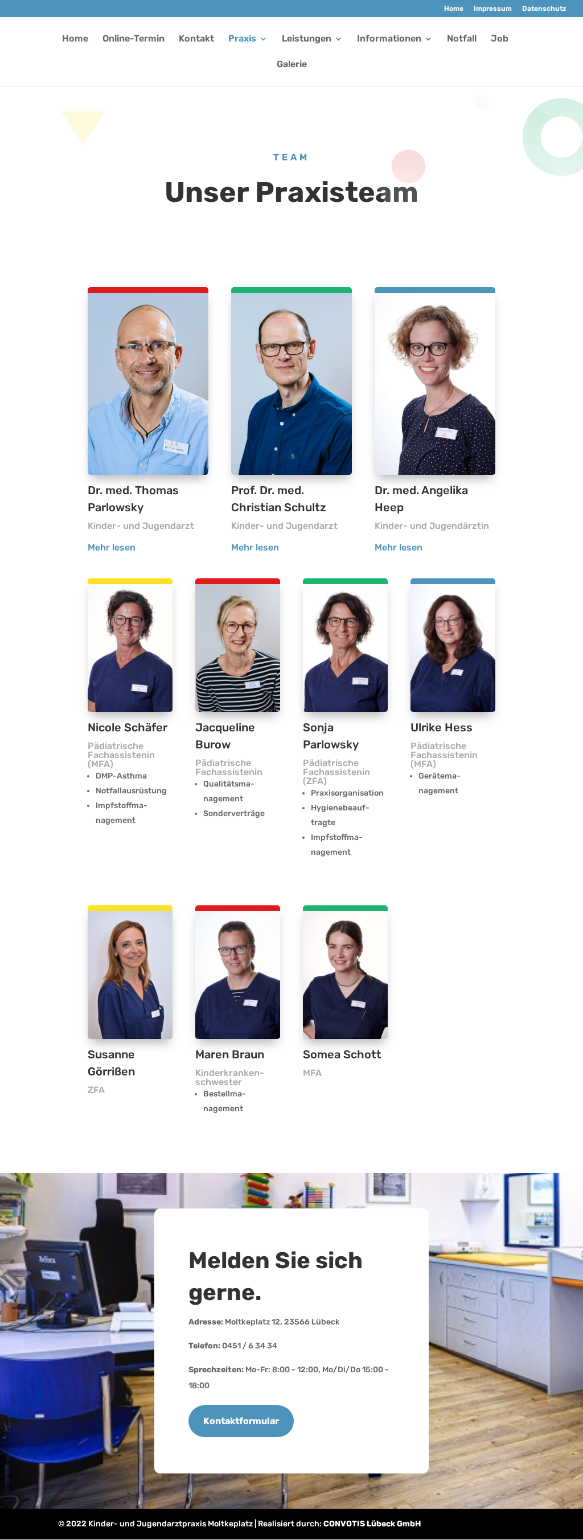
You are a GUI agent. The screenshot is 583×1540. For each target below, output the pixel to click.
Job (499, 39)
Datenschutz (544, 9)
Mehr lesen (112, 547)
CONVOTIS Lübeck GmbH (372, 1524)
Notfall (462, 39)
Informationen (389, 39)
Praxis (242, 39)
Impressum (493, 9)
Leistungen (306, 39)
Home (453, 9)
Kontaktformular (241, 1420)
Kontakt (196, 39)
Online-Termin (133, 39)
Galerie (292, 64)
